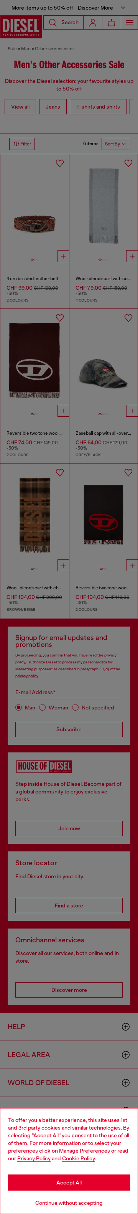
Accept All (69, 1182)
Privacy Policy (34, 1158)
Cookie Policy (78, 1158)
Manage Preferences (84, 1151)
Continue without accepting (69, 1203)
